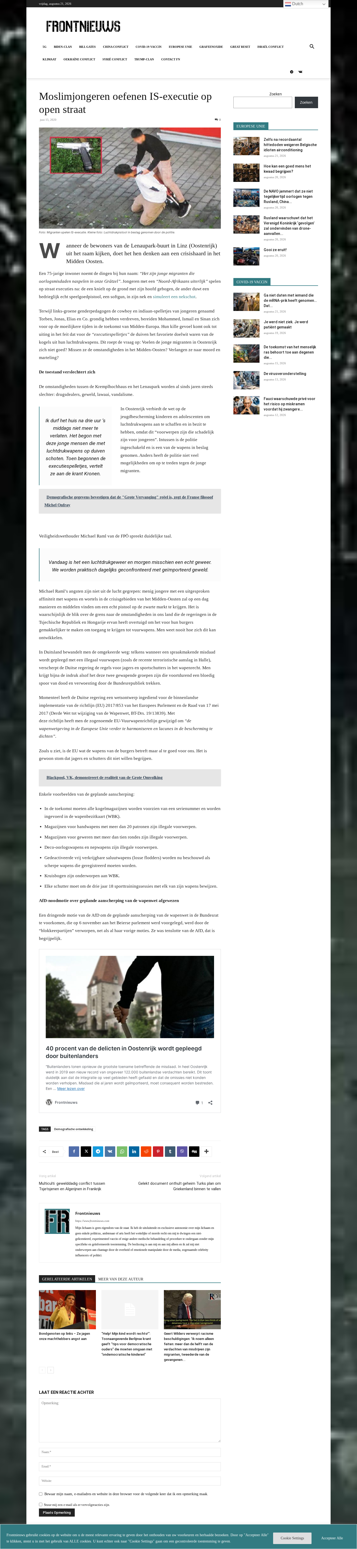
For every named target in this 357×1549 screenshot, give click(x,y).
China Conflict (115, 46)
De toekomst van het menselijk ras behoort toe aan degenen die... (290, 352)
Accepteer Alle (332, 1538)
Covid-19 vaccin (149, 46)
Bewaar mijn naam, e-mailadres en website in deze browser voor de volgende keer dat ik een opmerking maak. (126, 1494)
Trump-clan (144, 59)
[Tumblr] (170, 1151)
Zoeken (275, 93)
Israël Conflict (270, 46)
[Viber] (182, 1151)
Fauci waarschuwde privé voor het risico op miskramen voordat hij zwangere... (289, 404)
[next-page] (50, 1370)
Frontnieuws (87, 1213)
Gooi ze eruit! (275, 250)
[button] (312, 47)
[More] (206, 1151)
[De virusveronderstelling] (246, 380)
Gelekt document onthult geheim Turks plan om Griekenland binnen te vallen (179, 1186)
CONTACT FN (170, 59)
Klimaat (49, 59)
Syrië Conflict (114, 59)
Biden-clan (63, 46)
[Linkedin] (134, 1151)
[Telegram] (292, 72)
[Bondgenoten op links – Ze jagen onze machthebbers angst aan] (67, 1309)
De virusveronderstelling (285, 374)
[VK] (110, 1151)
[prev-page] (42, 1370)
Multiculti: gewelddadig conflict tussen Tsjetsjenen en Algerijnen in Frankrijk (72, 1186)
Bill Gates (87, 46)
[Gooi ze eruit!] (246, 256)
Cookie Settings (292, 1538)
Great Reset (240, 46)
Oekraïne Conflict (79, 59)
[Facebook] (74, 1151)
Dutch (297, 4)
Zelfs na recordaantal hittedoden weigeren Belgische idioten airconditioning (290, 144)
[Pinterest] (158, 1151)
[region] (178, 1536)
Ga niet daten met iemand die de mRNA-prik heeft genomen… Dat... (290, 300)
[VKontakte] (300, 72)
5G (45, 46)
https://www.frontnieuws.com (92, 1220)
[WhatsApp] (122, 1151)
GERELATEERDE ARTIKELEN (67, 1279)
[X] (86, 1151)
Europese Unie (180, 46)
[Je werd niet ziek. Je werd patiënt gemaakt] (246, 328)
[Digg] (194, 1151)
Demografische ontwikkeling (73, 1129)
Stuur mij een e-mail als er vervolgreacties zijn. (77, 1505)
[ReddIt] (146, 1151)
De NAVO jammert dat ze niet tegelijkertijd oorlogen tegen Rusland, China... (288, 196)
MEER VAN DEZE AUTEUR (120, 1279)
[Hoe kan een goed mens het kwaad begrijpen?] (246, 173)
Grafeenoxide (211, 46)
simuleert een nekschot (174, 296)
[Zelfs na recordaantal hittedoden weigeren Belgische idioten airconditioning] (246, 146)
